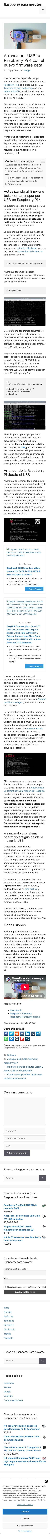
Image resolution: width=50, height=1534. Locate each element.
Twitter (7, 1387)
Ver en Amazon (35, 589)
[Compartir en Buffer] (17, 1038)
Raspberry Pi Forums (21, 1013)
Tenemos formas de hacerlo (18, 88)
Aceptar (25, 1511)
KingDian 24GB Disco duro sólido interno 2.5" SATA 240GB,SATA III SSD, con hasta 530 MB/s (23, 571)
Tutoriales (9, 1320)
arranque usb (14, 1059)
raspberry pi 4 (11, 1063)
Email (6, 1278)
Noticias (11, 1055)
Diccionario (9, 1329)
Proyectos (9, 1325)
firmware (32, 1059)
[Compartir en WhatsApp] (6, 1038)
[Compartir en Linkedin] (27, 1033)
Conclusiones (14, 184)
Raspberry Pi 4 (11, 85)
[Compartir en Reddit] (17, 1033)
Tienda (7, 1333)
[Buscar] (42, 1178)
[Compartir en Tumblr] (33, 1033)
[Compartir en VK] (22, 1033)
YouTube (8, 1396)
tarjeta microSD (12, 91)
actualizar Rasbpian (27, 248)
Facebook (9, 1383)
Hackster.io (16, 1010)
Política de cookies (25, 1531)
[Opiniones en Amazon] (25, 561)
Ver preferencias (25, 1525)
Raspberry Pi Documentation (25, 1016)
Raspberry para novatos (23, 4)
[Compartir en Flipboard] (22, 1038)
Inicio (6, 1307)
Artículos (8, 1316)
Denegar (25, 1518)
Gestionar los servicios (25, 1505)
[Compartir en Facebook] (6, 1033)
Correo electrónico (13, 1400)
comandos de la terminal (30, 251)
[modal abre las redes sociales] (27, 1038)
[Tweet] (11, 1033)
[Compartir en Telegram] (38, 1033)
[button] (46, 1481)
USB (23, 447)
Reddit (7, 1391)
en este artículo (35, 728)
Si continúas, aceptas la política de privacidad (26, 1287)
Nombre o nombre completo (15, 1269)
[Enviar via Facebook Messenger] (11, 1038)
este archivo (31, 889)
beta (24, 1059)
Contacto (8, 1338)
